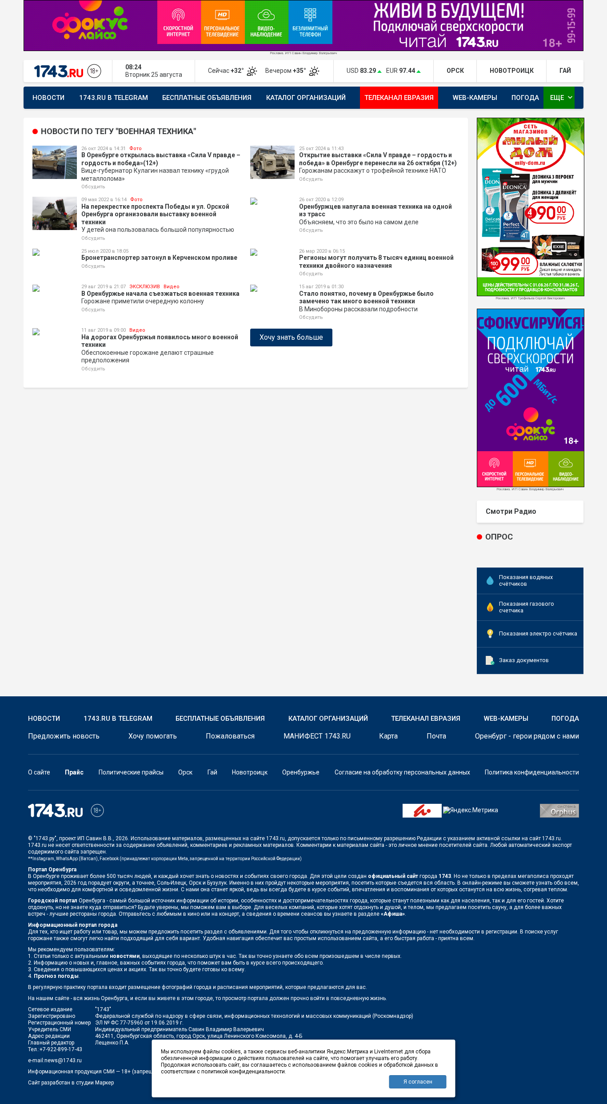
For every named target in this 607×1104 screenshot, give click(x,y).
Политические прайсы (131, 772)
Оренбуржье (300, 772)
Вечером (286, 70)
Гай (212, 772)
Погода (525, 98)
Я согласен (417, 1082)
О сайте (39, 772)
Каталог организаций (306, 98)
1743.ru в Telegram (113, 98)
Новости (48, 98)
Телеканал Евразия (399, 98)
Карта (388, 736)
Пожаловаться (230, 736)
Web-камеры (475, 98)
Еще (562, 97)
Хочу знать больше (291, 337)
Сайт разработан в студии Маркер (71, 1083)
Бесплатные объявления (207, 98)
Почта (436, 736)
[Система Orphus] (559, 810)
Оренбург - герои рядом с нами (527, 736)
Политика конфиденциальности (532, 772)
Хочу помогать (152, 736)
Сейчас (226, 70)
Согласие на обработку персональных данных (402, 772)
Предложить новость (64, 736)
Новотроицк (250, 772)
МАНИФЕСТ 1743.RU (317, 736)
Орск (185, 772)
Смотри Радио (511, 511)
